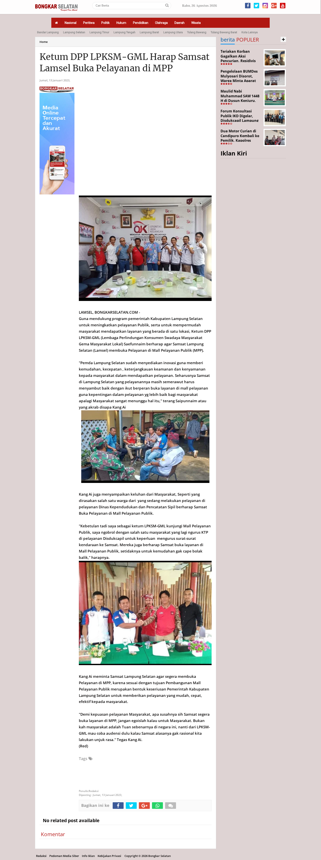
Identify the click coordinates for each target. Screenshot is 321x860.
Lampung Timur (99, 32)
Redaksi (41, 856)
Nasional (70, 22)
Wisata (196, 22)
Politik (105, 22)
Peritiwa (89, 22)
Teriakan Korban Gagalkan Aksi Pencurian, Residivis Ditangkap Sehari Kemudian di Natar (238, 61)
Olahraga (161, 22)
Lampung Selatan (74, 32)
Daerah (179, 22)
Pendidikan (140, 22)
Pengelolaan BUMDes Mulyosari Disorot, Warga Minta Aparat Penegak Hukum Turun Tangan (241, 81)
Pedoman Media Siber (64, 856)
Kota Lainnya (250, 32)
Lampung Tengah (124, 32)
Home (44, 42)
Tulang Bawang (196, 32)
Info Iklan (88, 856)
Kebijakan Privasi (109, 856)
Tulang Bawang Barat (224, 32)
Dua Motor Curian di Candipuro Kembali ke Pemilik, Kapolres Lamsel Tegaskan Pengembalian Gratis (240, 140)
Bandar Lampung (48, 32)
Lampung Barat (149, 32)
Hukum (121, 22)
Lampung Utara (173, 32)
